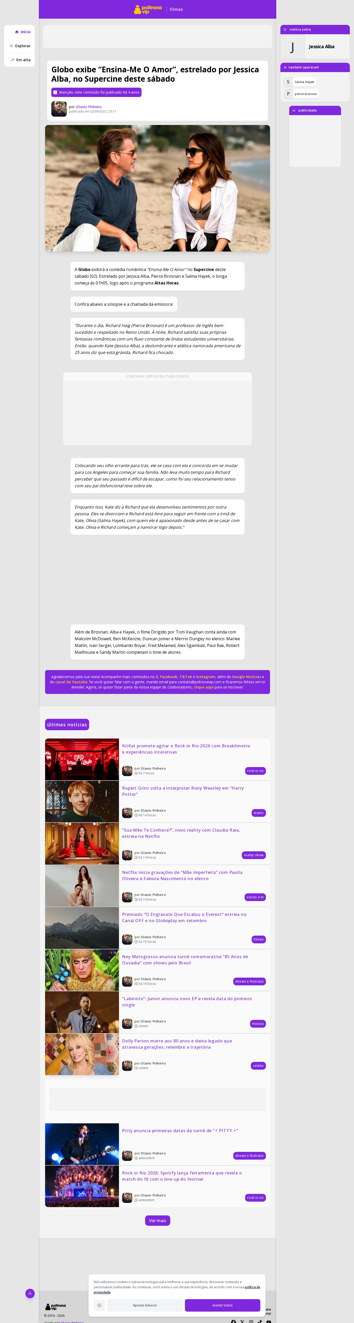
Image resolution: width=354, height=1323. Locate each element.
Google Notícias (246, 676)
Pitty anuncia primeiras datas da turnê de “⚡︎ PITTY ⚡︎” (180, 1130)
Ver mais (157, 1220)
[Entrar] (30, 1293)
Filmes (176, 9)
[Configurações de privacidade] (99, 1305)
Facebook (168, 676)
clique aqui (204, 687)
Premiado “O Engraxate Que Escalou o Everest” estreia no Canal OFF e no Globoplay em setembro (185, 917)
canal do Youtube (70, 681)
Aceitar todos (223, 1305)
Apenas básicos (145, 1305)
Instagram (205, 676)
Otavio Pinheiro (89, 106)
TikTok (185, 676)
